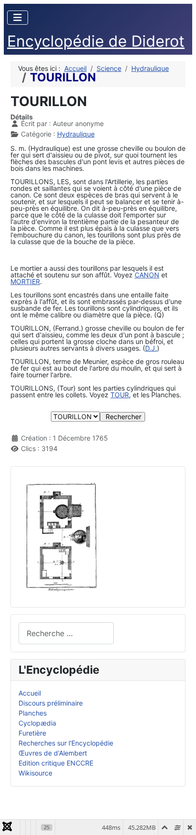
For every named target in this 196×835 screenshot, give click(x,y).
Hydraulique (76, 134)
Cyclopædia (37, 723)
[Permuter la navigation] (17, 17)
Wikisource (35, 773)
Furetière (32, 733)
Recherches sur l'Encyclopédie (66, 743)
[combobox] (66, 633)
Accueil (30, 693)
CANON (147, 275)
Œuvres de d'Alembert (53, 753)
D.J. (151, 348)
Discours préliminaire (51, 703)
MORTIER (25, 281)
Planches (33, 713)
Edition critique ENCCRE (56, 763)
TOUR (119, 395)
